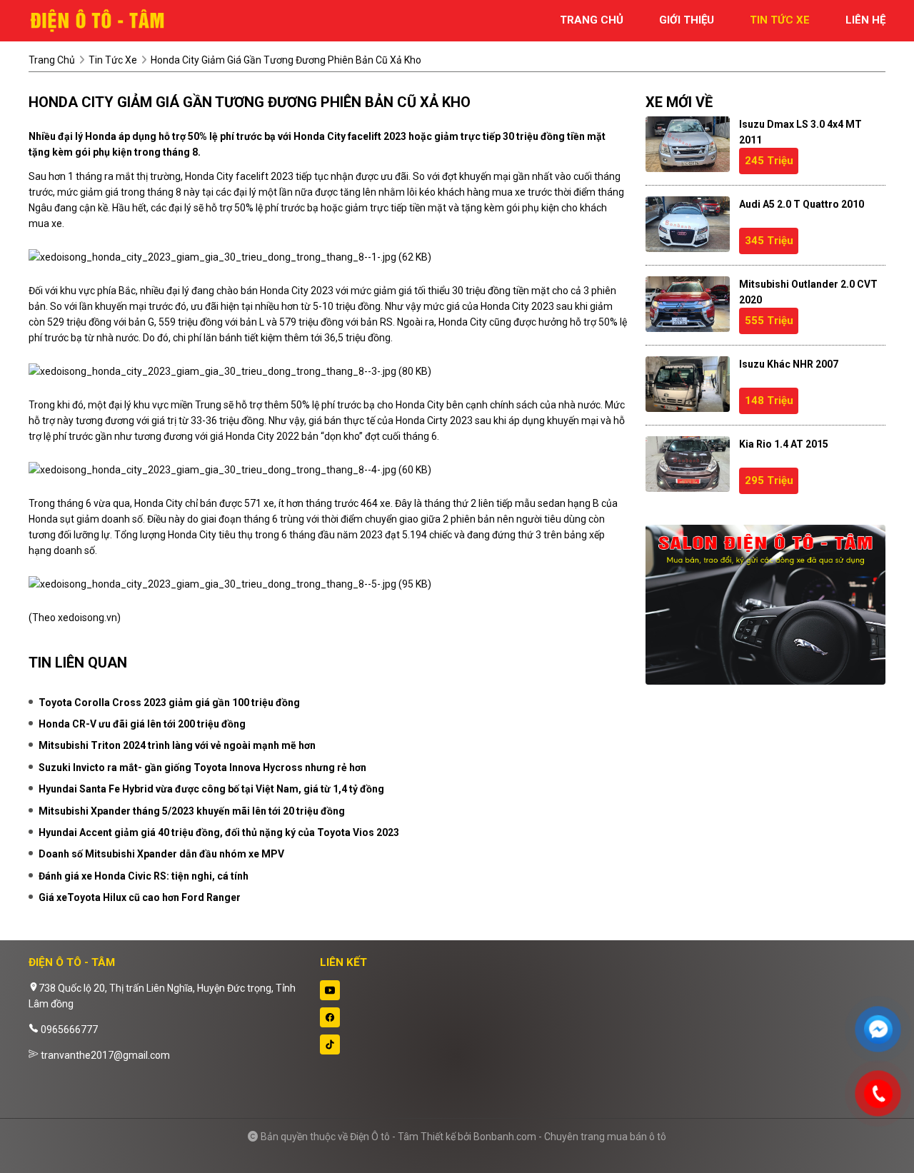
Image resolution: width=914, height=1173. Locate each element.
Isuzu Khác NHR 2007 (788, 364)
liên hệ (865, 20)
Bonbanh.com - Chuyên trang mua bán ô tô (569, 1136)
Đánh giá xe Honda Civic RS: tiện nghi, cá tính (143, 876)
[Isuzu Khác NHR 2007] (688, 384)
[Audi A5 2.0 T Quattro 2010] (688, 224)
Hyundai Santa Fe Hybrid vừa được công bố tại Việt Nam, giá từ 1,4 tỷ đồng (211, 789)
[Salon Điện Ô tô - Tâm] (107, 20)
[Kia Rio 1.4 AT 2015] (688, 464)
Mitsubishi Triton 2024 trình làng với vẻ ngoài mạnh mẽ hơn (177, 745)
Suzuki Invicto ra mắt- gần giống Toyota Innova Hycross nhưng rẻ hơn (202, 767)
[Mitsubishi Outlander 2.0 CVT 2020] (688, 304)
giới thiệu (686, 20)
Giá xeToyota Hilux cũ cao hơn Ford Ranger (140, 897)
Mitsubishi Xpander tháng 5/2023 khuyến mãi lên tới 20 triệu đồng (192, 811)
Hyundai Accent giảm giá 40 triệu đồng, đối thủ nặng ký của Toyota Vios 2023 (219, 832)
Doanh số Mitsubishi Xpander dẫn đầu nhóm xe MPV (161, 854)
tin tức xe (780, 20)
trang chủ (591, 20)
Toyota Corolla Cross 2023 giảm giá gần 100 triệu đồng (169, 702)
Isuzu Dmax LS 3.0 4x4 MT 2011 (800, 132)
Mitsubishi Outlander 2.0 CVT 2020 (808, 292)
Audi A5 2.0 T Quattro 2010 (801, 204)
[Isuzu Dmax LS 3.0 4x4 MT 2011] (688, 144)
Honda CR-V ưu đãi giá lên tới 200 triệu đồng (142, 724)
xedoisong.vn (87, 617)
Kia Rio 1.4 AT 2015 (783, 444)
